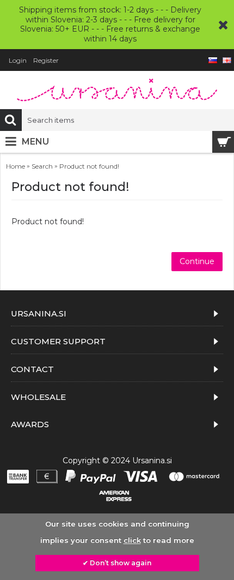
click (132, 540)
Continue (197, 261)
